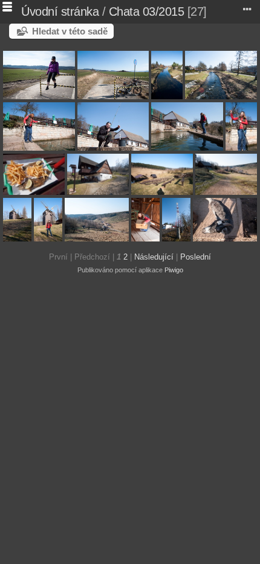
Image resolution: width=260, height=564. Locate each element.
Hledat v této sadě (70, 31)
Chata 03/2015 (146, 11)
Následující (154, 256)
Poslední (195, 256)
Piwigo (173, 270)
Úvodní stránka (60, 11)
